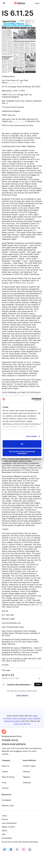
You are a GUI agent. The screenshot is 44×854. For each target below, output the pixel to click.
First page (6, 670)
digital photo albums (12, 721)
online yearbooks (19, 718)
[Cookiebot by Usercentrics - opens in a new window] (31, 399)
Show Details (31, 436)
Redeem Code (8, 805)
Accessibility (7, 838)
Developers (6, 800)
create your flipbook (21, 724)
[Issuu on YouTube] (29, 849)
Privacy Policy (9, 429)
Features (26, 771)
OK (22, 444)
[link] (37, 3)
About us (5, 766)
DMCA (4, 830)
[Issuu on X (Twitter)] (17, 849)
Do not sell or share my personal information (22, 452)
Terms (4, 816)
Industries (27, 782)
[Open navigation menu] (4, 3)
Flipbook (26, 777)
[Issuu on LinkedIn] (11, 849)
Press (4, 782)
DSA (3, 834)
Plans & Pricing (8, 777)
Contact (5, 788)
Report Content (8, 827)
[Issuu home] (19, 3)
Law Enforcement (9, 823)
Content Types (29, 766)
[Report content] (40, 678)
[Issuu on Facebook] (4, 849)
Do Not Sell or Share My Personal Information (20, 842)
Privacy (5, 819)
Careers (5, 771)
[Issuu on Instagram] (23, 849)
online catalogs (34, 718)
